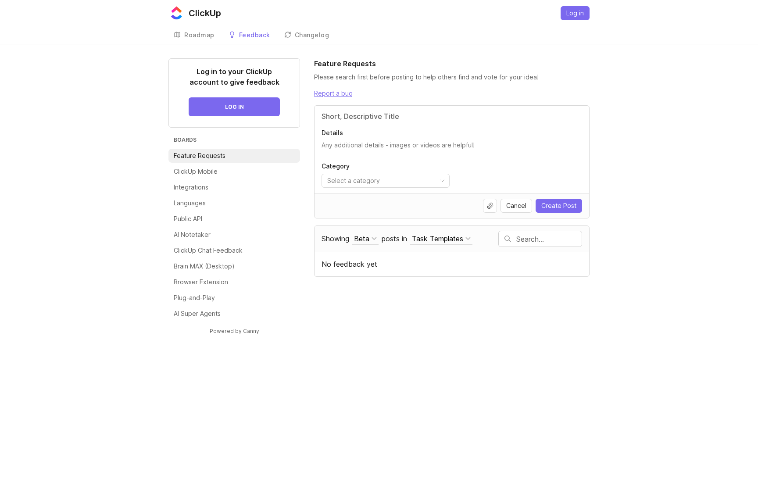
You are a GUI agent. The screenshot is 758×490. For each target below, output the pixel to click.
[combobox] (386, 181)
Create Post (558, 205)
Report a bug (333, 93)
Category (336, 166)
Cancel (516, 205)
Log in (575, 13)
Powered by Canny (234, 331)
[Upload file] (490, 206)
